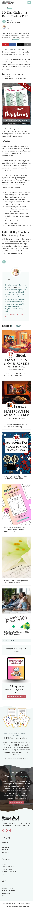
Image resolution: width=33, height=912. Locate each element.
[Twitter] (10, 830)
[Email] (27, 44)
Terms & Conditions (17, 903)
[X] (20, 44)
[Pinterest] (5, 44)
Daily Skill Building (13, 287)
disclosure (16, 39)
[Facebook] (12, 44)
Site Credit (26, 906)
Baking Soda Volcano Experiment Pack (16, 689)
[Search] (28, 640)
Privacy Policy (7, 903)
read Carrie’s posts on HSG (14, 316)
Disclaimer (27, 903)
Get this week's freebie (16, 696)
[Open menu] (29, 2)
